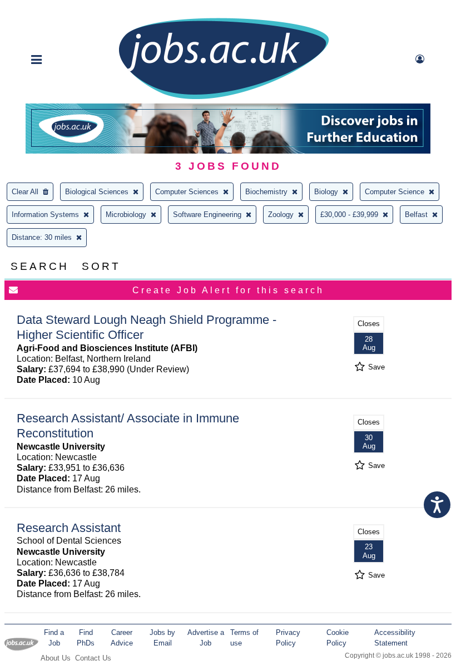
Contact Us (93, 658)
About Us (56, 658)
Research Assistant (69, 528)
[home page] (223, 98)
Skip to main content (44, 9)
